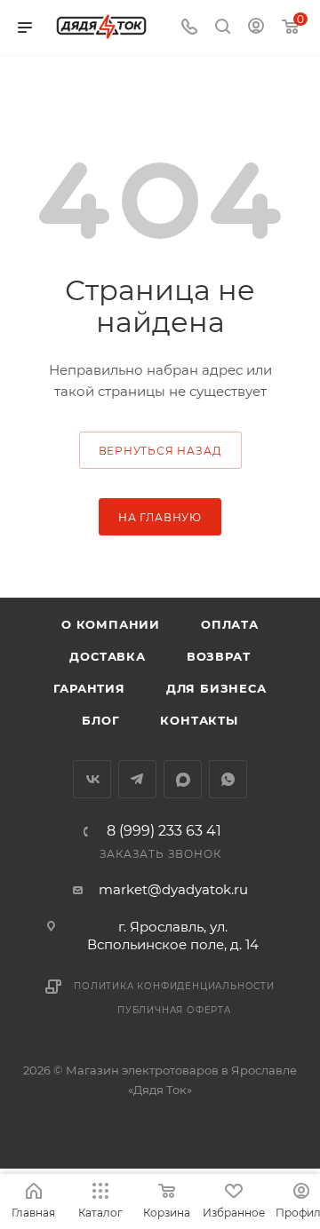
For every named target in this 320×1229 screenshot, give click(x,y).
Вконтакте (92, 779)
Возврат (219, 656)
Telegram (137, 779)
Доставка (107, 656)
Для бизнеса (216, 688)
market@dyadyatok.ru (173, 889)
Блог (100, 720)
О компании (110, 624)
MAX (183, 779)
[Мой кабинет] (256, 28)
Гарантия (88, 688)
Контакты (198, 720)
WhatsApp (228, 779)
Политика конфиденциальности (174, 986)
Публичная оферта (174, 1010)
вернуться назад (160, 450)
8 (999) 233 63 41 (164, 831)
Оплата (230, 624)
